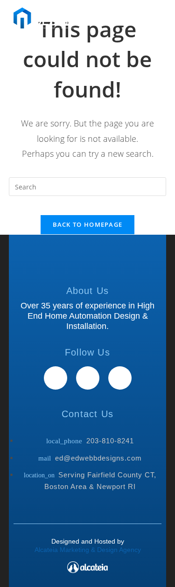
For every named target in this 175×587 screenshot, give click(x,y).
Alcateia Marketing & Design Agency (88, 549)
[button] (151, 17)
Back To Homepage (88, 224)
